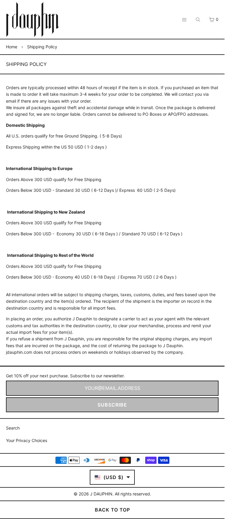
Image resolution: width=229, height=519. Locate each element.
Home (11, 46)
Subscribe (112, 405)
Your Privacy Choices (26, 440)
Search (13, 427)
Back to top (112, 510)
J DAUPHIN (101, 493)
